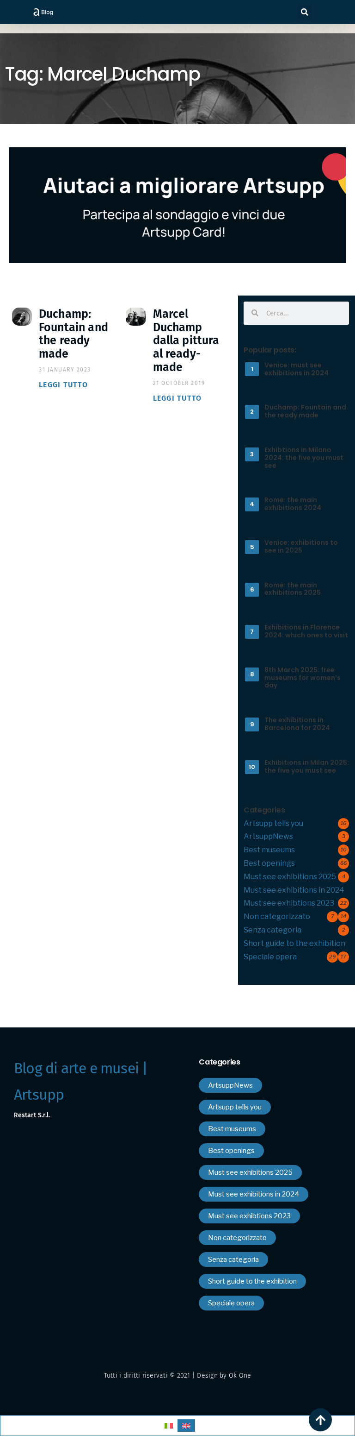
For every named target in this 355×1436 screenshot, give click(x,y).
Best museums (269, 849)
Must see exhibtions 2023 (289, 903)
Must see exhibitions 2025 (290, 876)
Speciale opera (270, 956)
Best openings (269, 863)
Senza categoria (272, 930)
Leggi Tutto (63, 384)
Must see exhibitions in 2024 (294, 890)
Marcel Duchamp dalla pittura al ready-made (186, 340)
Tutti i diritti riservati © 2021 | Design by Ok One (177, 1375)
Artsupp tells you (273, 823)
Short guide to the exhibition (294, 943)
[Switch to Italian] (169, 1425)
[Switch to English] (186, 1425)
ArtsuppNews (268, 836)
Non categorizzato (277, 916)
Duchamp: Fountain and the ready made (73, 334)
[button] (304, 12)
